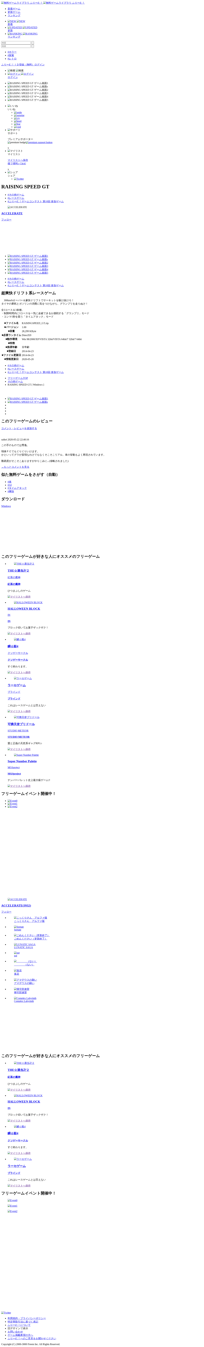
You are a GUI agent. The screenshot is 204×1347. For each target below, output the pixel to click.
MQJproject (14, 767)
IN (9, 615)
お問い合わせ (15, 1331)
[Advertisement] (25, 530)
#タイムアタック (17, 488)
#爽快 (11, 491)
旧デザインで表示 (18, 1328)
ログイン (39, 64)
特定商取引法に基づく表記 (23, 1321)
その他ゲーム (15, 381)
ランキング (14, 15)
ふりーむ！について (19, 1325)
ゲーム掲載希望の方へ (20, 1335)
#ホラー (12, 52)
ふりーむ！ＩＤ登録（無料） (17, 64)
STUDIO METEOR (18, 730)
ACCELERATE (12, 213)
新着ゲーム (14, 8)
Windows (6, 506)
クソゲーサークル (18, 653)
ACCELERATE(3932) (16, 905)
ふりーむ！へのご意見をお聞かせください (32, 1338)
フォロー (6, 219)
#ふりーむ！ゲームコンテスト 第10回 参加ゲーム (36, 201)
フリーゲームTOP (18, 378)
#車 (9, 481)
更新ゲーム (14, 12)
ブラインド (14, 692)
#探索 (11, 55)
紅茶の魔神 (14, 577)
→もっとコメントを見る (15, 467)
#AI (10, 485)
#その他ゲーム (16, 194)
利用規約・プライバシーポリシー (27, 1318)
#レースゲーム (16, 198)
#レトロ (12, 58)
